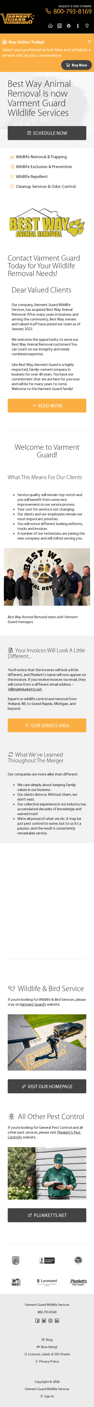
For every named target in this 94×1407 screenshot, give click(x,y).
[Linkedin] (57, 1320)
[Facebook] (37, 1320)
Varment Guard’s (33, 1004)
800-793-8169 (47, 1312)
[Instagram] (50, 1320)
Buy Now (79, 65)
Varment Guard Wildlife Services (47, 1389)
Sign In (49, 1396)
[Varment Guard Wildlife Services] (17, 20)
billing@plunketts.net (25, 689)
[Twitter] (44, 1320)
